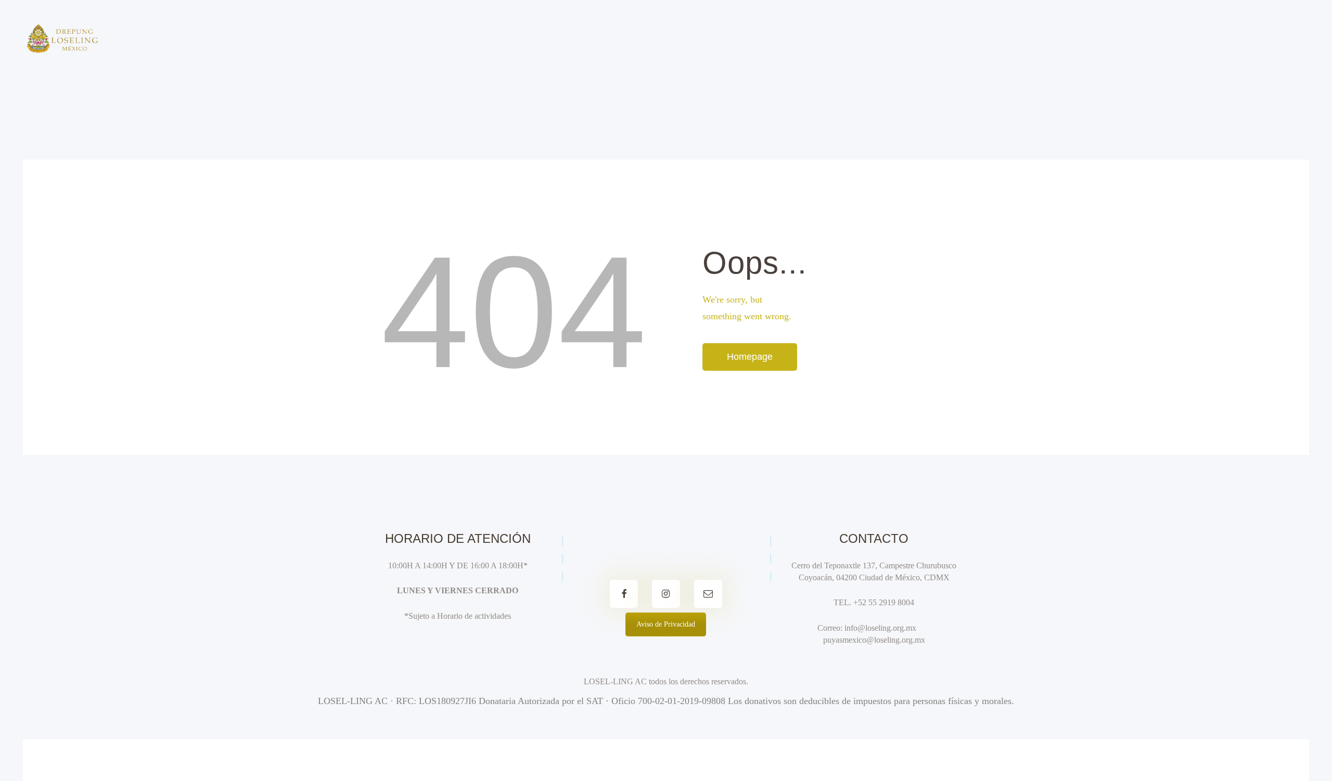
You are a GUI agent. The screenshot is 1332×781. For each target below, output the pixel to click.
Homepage (750, 357)
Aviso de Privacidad (665, 624)
